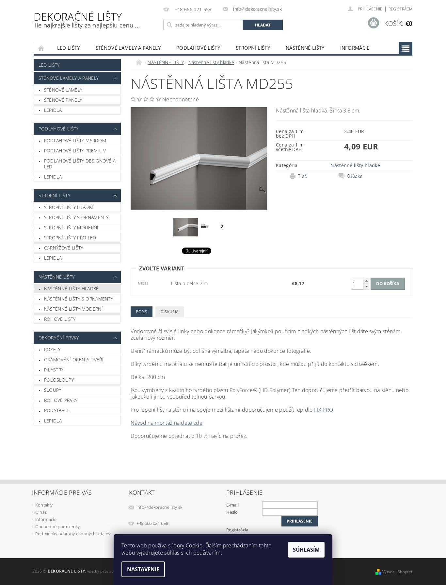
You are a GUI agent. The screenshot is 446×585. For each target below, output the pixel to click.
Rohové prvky (61, 400)
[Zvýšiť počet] (366, 281)
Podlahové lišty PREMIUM (75, 150)
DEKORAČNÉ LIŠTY (87, 19)
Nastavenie (143, 569)
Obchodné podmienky (57, 526)
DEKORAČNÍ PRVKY (59, 338)
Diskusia (170, 312)
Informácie (355, 47)
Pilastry (54, 370)
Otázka (354, 176)
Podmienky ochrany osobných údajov (73, 534)
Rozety (52, 349)
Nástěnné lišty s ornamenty (78, 299)
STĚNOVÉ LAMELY (63, 90)
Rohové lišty (60, 319)
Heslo (232, 512)
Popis (141, 312)
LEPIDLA (53, 110)
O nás (41, 512)
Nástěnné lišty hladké (71, 288)
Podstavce (57, 410)
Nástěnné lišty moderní (73, 309)
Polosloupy (59, 380)
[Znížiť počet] (366, 287)
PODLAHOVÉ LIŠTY (198, 47)
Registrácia (401, 9)
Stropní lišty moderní (71, 227)
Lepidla (53, 177)
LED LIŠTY (68, 47)
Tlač (302, 176)
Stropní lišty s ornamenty (76, 217)
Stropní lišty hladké (69, 207)
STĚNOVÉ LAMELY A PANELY (128, 47)
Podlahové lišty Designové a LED (80, 164)
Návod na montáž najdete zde (166, 422)
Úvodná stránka (41, 48)
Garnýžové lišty (63, 248)
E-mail (232, 505)
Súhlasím (306, 549)
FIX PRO (323, 409)
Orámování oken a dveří (74, 359)
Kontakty (44, 505)
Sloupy (52, 390)
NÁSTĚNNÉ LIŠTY (305, 47)
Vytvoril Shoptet (397, 572)
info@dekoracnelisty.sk (159, 507)
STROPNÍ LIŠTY (253, 47)
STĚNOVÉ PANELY (63, 100)
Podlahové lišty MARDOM (75, 140)
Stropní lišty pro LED (70, 237)
